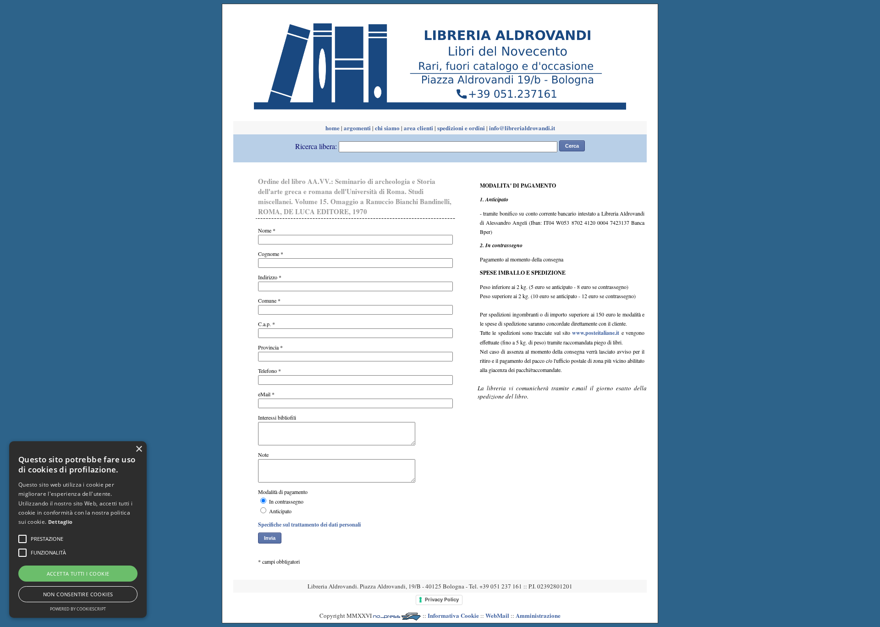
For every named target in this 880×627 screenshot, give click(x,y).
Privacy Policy (442, 599)
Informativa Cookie (453, 615)
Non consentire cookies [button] (78, 594)
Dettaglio (60, 521)
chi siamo (387, 127)
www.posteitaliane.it (595, 333)
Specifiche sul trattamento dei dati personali (309, 524)
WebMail (497, 615)
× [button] (138, 449)
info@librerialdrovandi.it (522, 127)
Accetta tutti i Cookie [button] (78, 573)
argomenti (357, 127)
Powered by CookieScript (78, 609)
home (332, 127)
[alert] (78, 529)
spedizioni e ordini (461, 127)
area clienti (418, 127)
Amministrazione (538, 615)
